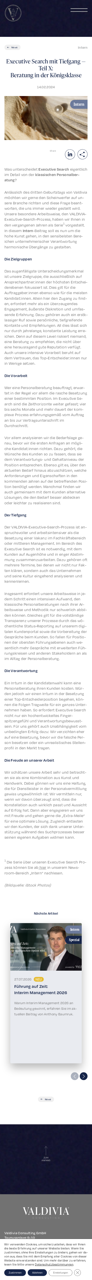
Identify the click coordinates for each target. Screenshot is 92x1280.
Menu (79, 10)
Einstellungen (60, 1272)
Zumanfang (46, 1159)
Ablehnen (37, 1272)
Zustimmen (15, 1272)
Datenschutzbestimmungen (54, 1264)
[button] (84, 1076)
